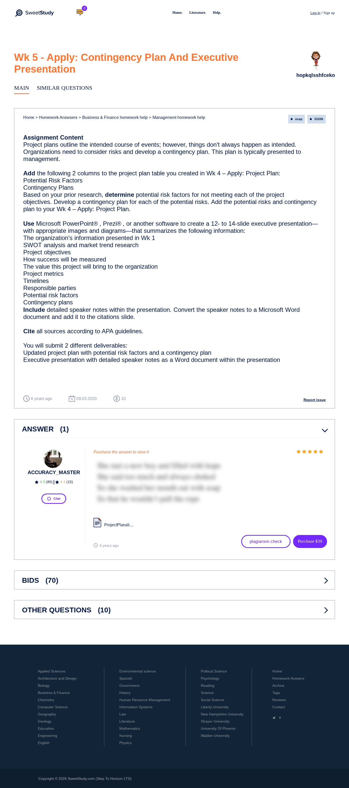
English (44, 743)
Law (122, 714)
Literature (127, 721)
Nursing (125, 736)
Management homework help (177, 117)
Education (46, 728)
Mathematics (129, 728)
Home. (177, 13)
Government (129, 685)
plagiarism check (266, 541)
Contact (278, 707)
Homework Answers (288, 678)
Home (28, 117)
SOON (318, 119)
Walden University (215, 736)
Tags (276, 693)
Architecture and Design (57, 678)
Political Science (214, 671)
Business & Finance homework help (113, 117)
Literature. (197, 13)
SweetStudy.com (81, 778)
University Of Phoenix (218, 728)
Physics (125, 743)
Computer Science (53, 707)
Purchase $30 (310, 541)
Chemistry (46, 700)
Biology (44, 685)
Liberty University (215, 707)
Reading (207, 685)
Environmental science (137, 671)
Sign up (329, 13)
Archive (278, 685)
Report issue (315, 400)
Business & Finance (54, 693)
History (125, 693)
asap (298, 119)
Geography (47, 714)
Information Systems (136, 707)
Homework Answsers (56, 117)
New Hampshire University (222, 714)
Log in (315, 13)
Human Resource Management (144, 700)
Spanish (125, 678)
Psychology (210, 678)
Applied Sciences (51, 671)
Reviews (279, 700)
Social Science (212, 700)
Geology (44, 721)
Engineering (47, 736)
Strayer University (215, 721)
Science (207, 693)
